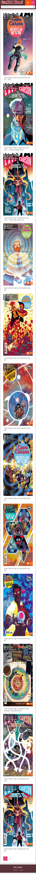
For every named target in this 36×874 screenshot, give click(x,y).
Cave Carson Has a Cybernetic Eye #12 (16, 780)
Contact (15, 870)
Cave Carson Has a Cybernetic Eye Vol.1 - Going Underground (16, 149)
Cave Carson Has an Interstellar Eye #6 (17, 289)
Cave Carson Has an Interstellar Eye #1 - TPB (17, 79)
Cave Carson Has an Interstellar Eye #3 (17, 499)
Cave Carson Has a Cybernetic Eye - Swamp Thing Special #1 (17, 710)
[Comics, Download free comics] (12, 3)
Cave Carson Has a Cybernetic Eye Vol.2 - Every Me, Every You (16, 219)
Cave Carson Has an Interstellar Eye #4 (17, 429)
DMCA (21, 870)
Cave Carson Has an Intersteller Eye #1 (17, 640)
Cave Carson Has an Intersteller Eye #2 (17, 569)
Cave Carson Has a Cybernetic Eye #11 (16, 850)
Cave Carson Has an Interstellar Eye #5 (17, 359)
